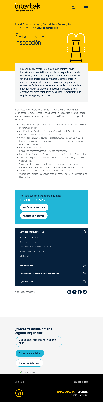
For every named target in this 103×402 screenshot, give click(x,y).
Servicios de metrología (29, 242)
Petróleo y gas (26, 265)
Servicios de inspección (30, 238)
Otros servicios (25, 256)
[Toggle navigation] (73, 7)
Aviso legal (19, 382)
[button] (84, 232)
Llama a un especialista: (37, 341)
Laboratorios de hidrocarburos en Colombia (39, 273)
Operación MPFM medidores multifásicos (36, 246)
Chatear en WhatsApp (33, 215)
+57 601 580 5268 (33, 200)
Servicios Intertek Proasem (32, 232)
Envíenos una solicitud (34, 207)
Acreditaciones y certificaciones (32, 251)
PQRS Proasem (26, 281)
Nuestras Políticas (80, 382)
